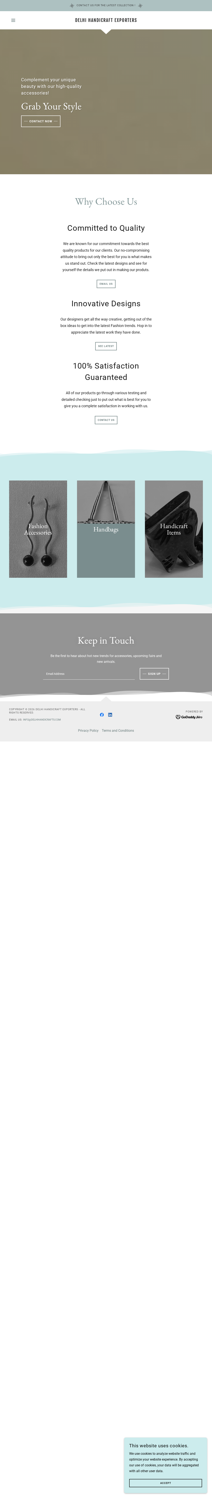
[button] (13, 20)
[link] (106, 21)
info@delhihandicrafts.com (42, 719)
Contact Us (106, 420)
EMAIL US (106, 283)
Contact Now (40, 121)
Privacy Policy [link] (88, 731)
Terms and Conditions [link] (118, 731)
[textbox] (89, 674)
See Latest (106, 346)
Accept (165, 1483)
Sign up (154, 673)
